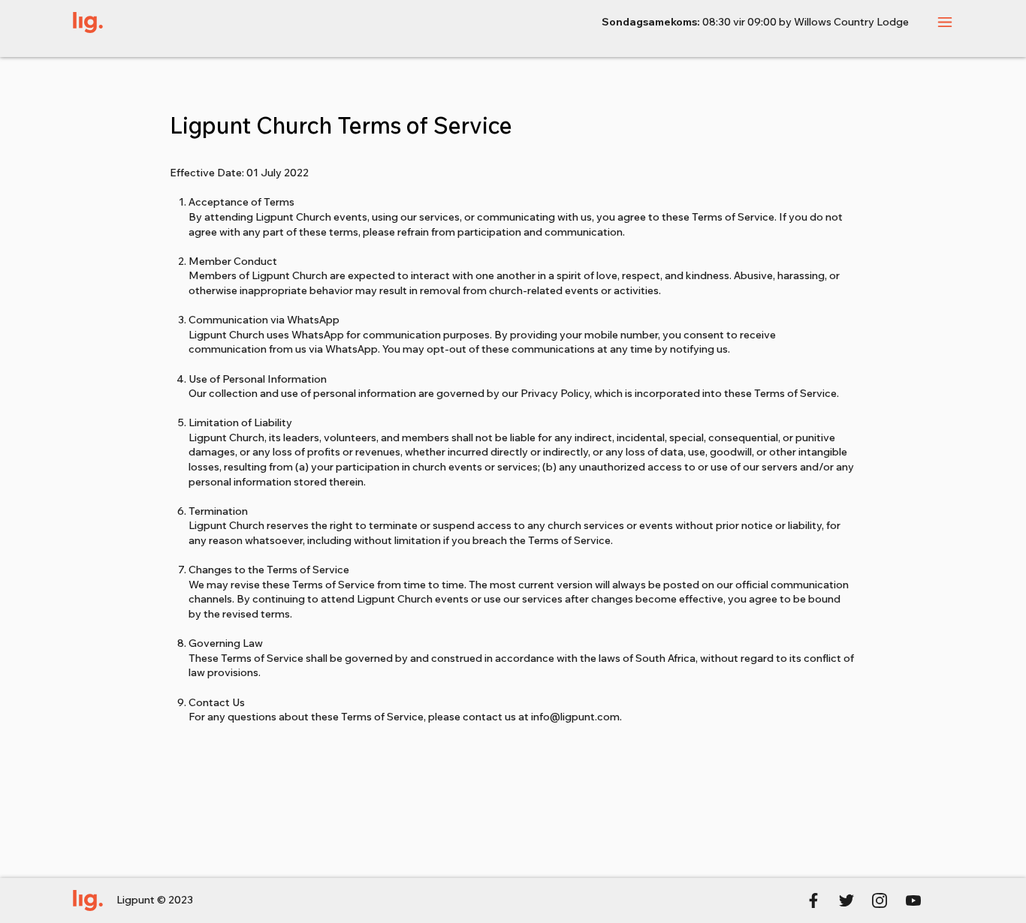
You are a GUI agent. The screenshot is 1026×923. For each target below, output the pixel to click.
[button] (944, 22)
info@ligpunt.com (575, 716)
